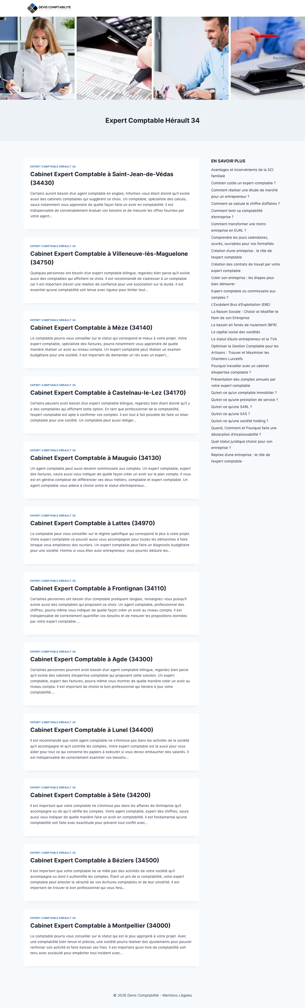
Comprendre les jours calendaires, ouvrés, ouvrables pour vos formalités (242, 240)
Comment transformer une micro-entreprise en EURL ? (239, 227)
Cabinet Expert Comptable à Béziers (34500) (94, 860)
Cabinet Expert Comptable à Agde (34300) (91, 659)
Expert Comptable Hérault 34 (53, 166)
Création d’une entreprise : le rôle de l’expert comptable (241, 254)
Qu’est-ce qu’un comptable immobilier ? (244, 393)
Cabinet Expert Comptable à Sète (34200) (90, 795)
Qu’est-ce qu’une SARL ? (231, 407)
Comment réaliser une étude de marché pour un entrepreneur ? (244, 193)
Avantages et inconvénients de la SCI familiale (242, 173)
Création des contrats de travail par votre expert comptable (245, 267)
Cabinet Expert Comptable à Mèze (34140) (91, 327)
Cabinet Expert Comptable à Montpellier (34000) (100, 925)
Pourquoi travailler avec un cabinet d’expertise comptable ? (240, 369)
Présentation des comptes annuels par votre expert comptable (243, 382)
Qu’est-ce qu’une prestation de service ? (244, 400)
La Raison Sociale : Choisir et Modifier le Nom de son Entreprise (244, 315)
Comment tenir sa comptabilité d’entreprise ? (236, 214)
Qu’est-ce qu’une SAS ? (230, 414)
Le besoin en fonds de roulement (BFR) (244, 325)
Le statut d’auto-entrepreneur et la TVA (244, 339)
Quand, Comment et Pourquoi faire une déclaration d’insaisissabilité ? (244, 431)
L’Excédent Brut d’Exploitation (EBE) (240, 304)
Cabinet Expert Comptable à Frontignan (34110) (98, 588)
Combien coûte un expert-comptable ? (243, 183)
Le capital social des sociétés (235, 332)
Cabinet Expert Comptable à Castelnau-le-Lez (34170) (108, 392)
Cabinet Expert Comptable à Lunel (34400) (91, 729)
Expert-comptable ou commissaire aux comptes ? (243, 294)
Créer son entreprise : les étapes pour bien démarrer (242, 281)
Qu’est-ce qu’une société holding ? (239, 421)
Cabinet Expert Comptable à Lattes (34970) (92, 523)
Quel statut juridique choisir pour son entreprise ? (241, 444)
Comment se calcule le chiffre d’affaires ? (245, 204)
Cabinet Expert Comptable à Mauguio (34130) (95, 457)
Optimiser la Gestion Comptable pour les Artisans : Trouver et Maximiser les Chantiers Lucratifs (245, 352)
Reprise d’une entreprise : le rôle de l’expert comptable (240, 458)
